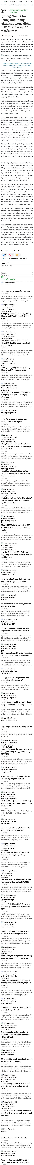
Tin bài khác (8, 279)
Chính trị (26, 5)
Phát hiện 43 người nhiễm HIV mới (15, 291)
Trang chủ (3, 11)
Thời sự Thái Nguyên (15, 5)
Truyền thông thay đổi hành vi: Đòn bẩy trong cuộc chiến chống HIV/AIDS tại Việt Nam (16, 554)
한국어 (30, 1)
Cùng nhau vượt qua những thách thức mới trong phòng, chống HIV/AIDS (15, 854)
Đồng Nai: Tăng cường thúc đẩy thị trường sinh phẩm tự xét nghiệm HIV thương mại (16, 982)
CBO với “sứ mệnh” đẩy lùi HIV (14, 1138)
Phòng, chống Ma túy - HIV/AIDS (18, 11)
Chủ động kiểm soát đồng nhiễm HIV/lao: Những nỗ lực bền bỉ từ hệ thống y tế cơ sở (15, 473)
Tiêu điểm (4, 5)
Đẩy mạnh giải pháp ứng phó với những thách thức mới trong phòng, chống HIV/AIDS (16, 1034)
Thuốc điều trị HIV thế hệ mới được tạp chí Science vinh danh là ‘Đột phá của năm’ (16, 1113)
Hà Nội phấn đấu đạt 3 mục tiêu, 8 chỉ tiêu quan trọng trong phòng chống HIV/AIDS (16, 751)
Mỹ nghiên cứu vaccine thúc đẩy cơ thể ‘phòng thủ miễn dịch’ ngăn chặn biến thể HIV (16, 446)
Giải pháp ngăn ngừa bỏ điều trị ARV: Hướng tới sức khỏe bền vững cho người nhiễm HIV (16, 500)
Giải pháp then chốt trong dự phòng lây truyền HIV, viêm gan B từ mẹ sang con (16, 316)
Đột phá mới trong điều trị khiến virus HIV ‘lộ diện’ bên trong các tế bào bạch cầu (15, 343)
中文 (26, 1)
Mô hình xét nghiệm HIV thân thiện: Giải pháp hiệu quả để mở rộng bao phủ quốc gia (16, 394)
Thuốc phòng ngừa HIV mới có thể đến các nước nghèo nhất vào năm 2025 (15, 1086)
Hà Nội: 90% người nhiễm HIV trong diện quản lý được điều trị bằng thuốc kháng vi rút (16, 803)
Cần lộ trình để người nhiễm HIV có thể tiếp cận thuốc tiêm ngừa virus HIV (16, 906)
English (21, 1)
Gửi (2, 277)
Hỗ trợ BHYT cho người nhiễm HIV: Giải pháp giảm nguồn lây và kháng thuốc (15, 527)
